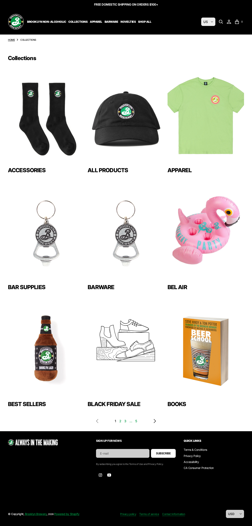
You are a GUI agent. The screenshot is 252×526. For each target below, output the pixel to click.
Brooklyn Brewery (36, 514)
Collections (77, 21)
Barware (111, 21)
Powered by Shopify (66, 514)
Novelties (128, 21)
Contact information (173, 514)
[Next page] (149, 421)
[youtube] (109, 475)
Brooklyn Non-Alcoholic (46, 21)
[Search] (221, 22)
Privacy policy (128, 514)
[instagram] (100, 475)
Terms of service (149, 514)
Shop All (144, 21)
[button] (229, 22)
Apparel (96, 21)
